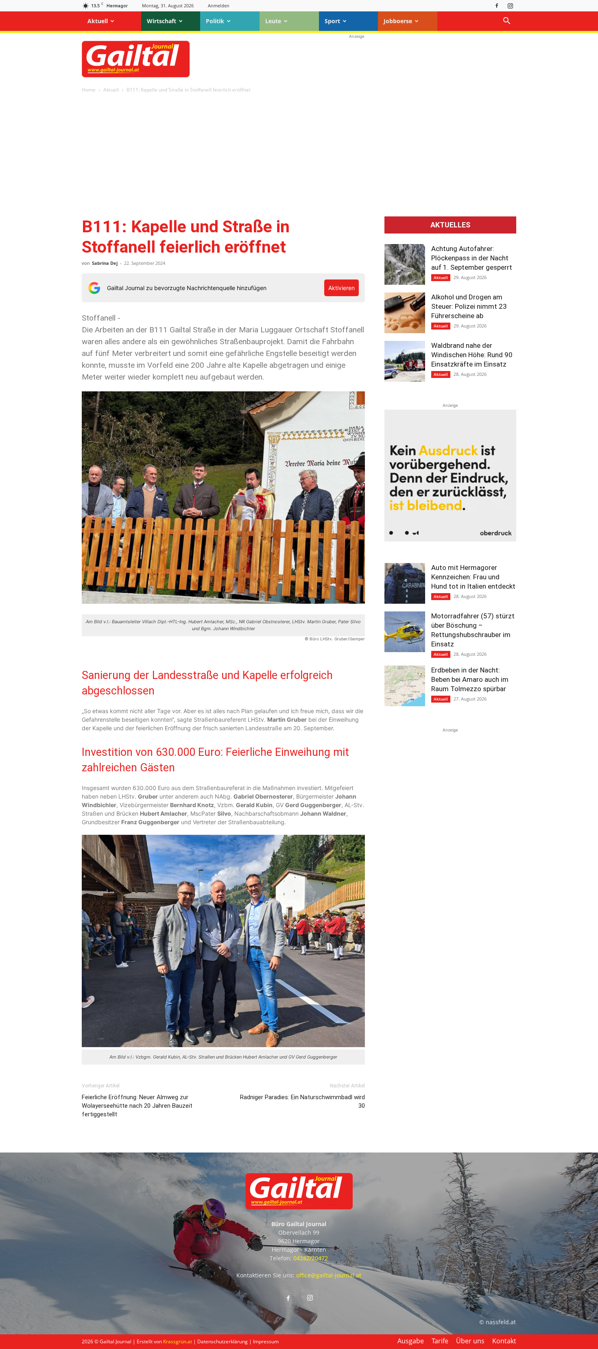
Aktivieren (341, 287)
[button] (506, 22)
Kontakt (504, 1341)
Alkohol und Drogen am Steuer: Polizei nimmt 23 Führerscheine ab (469, 306)
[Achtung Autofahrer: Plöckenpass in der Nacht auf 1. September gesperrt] (404, 264)
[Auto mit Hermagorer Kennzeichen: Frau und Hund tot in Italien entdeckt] (404, 583)
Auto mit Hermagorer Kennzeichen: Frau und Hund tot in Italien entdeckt (473, 576)
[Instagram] (510, 5)
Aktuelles (450, 225)
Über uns (470, 1341)
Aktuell (97, 21)
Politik (215, 21)
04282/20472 (310, 1258)
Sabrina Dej (105, 263)
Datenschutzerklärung (222, 1341)
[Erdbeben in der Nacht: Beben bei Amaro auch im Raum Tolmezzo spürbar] (404, 686)
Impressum (266, 1341)
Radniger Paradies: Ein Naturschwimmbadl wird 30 (302, 1101)
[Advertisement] (357, 59)
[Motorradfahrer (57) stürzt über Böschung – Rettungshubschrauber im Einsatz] (404, 631)
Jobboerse (398, 21)
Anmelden (218, 5)
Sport (332, 21)
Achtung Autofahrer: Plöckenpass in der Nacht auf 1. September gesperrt (471, 257)
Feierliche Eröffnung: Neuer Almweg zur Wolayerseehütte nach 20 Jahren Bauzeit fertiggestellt (137, 1106)
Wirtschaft (161, 21)
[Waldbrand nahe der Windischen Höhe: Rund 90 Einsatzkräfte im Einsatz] (404, 361)
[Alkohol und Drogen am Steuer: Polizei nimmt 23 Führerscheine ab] (404, 313)
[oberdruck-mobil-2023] (450, 539)
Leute (273, 21)
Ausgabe (410, 1341)
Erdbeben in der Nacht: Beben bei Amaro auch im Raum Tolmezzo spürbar (470, 679)
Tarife (440, 1341)
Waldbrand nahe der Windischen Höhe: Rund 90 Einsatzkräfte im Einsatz (472, 354)
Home (89, 89)
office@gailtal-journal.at (328, 1275)
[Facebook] (497, 5)
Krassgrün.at (177, 1341)
